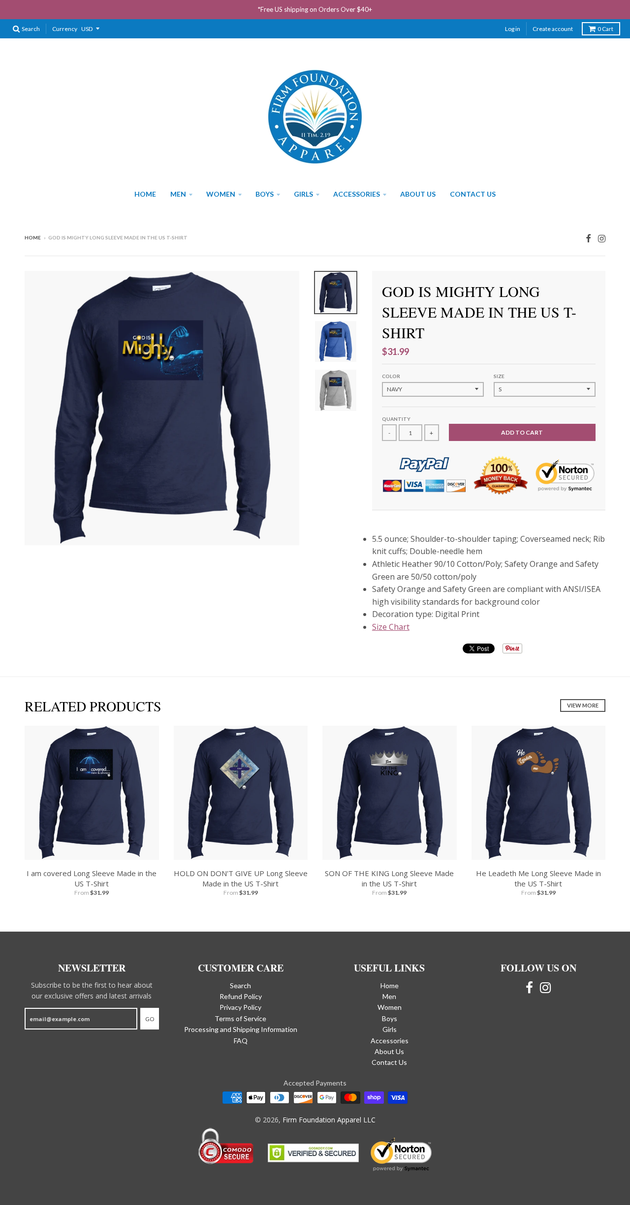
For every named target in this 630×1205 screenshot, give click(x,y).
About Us (418, 194)
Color (391, 376)
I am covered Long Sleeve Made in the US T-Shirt (92, 878)
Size (499, 376)
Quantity (396, 419)
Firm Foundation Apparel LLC (329, 1119)
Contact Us (473, 194)
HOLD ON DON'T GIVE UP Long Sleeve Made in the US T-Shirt (241, 878)
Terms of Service (240, 1018)
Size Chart (391, 626)
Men (178, 194)
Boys (264, 194)
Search (240, 985)
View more (582, 705)
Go (149, 1019)
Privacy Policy (240, 1007)
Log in (512, 28)
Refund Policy (241, 996)
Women (220, 194)
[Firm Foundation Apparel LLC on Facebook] (588, 238)
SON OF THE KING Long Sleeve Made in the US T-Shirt (389, 878)
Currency (64, 28)
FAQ (241, 1040)
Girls (303, 194)
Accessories (356, 194)
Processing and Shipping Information (240, 1029)
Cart (605, 28)
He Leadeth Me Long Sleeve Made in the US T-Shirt (538, 878)
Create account (553, 28)
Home (145, 194)
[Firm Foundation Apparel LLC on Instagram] (601, 238)
